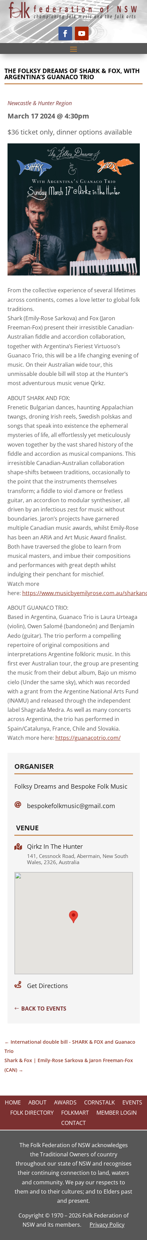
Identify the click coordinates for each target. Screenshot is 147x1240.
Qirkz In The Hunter (55, 846)
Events (132, 1103)
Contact (73, 1124)
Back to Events (43, 1008)
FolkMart (75, 1113)
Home (13, 1103)
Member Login (116, 1113)
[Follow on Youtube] (82, 33)
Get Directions (47, 986)
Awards (65, 1103)
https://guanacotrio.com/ (88, 738)
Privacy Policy (107, 1224)
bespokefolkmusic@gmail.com (71, 806)
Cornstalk (99, 1103)
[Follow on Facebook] (65, 33)
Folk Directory (32, 1113)
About (37, 1103)
